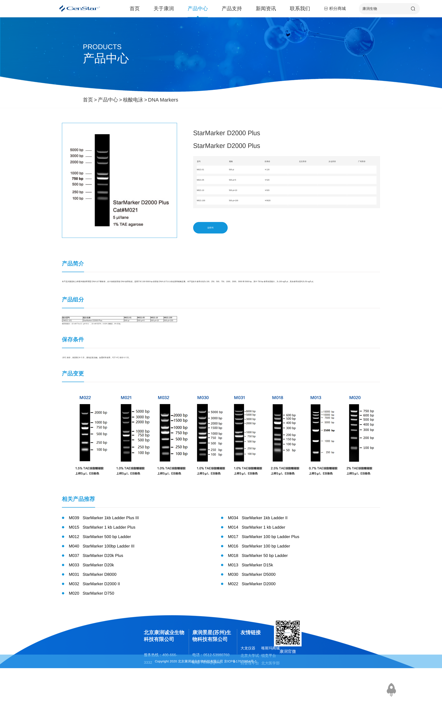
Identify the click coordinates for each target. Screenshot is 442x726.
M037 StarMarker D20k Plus (96, 555)
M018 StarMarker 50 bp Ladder (258, 555)
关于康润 (164, 8)
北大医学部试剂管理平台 (270, 670)
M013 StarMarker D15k (250, 565)
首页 (135, 8)
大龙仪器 (248, 648)
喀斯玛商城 (270, 648)
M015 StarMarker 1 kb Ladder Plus (102, 527)
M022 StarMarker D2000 (252, 583)
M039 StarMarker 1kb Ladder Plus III (104, 517)
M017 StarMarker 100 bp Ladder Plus (263, 536)
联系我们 (300, 8)
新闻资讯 (266, 8)
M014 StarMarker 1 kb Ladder (256, 527)
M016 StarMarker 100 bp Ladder (259, 546)
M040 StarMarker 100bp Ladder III (101, 546)
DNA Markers (163, 100)
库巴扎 (266, 685)
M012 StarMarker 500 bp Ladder (100, 536)
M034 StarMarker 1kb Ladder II (258, 517)
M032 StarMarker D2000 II (94, 583)
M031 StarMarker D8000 (92, 574)
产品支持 (232, 8)
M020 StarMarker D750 (91, 593)
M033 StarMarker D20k (91, 565)
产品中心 (198, 8)
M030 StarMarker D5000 (252, 574)
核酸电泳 (133, 99)
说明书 (210, 228)
